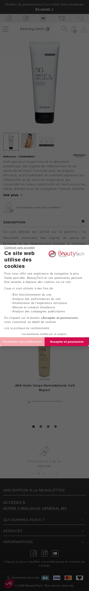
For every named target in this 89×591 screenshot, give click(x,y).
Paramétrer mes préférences (22, 341)
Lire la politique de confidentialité (26, 328)
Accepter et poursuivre (67, 341)
